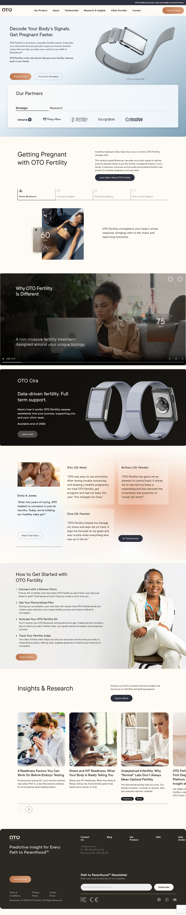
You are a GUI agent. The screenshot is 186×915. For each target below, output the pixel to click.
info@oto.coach (88, 846)
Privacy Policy (35, 894)
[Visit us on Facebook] (159, 900)
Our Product (134, 838)
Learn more (27, 434)
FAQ (158, 837)
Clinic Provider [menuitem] (119, 10)
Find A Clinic (173, 10)
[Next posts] (29, 809)
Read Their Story (30, 535)
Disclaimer (15, 900)
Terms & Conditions (15, 894)
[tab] (37, 193)
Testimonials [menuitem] (71, 10)
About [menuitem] (56, 10)
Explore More (121, 698)
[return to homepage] (7, 10)
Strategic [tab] (22, 108)
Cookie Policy (52, 894)
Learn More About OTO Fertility (114, 177)
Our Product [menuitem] (40, 10)
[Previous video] (170, 279)
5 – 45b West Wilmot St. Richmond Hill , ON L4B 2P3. (95, 851)
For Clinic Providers (48, 76)
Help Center (181, 838)
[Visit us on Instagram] (167, 900)
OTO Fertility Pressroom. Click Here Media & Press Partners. (159, 2)
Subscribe (163, 887)
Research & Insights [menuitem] (95, 10)
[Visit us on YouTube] (174, 900)
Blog (109, 837)
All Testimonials (130, 538)
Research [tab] (56, 108)
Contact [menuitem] (136, 10)
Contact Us (85, 838)
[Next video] (180, 279)
